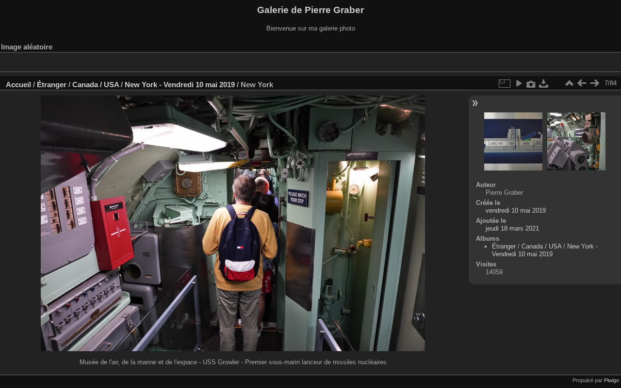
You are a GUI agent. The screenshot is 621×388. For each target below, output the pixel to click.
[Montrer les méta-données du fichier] (531, 83)
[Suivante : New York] (594, 83)
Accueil (18, 84)
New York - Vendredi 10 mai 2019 (180, 84)
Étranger (51, 84)
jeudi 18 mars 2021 (512, 228)
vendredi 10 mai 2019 (516, 210)
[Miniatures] (569, 83)
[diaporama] (518, 83)
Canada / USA (95, 84)
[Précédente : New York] (581, 83)
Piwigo (611, 380)
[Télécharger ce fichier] (544, 83)
